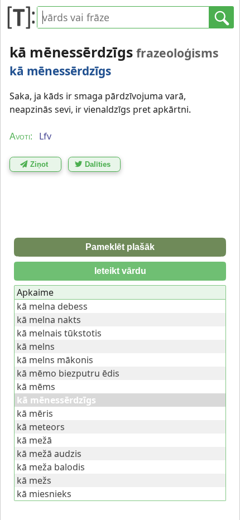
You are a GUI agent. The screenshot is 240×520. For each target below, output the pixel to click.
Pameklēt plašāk (120, 247)
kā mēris (35, 413)
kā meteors (41, 427)
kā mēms (36, 387)
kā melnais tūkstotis (59, 333)
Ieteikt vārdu (120, 271)
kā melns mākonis (55, 360)
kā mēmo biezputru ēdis (68, 373)
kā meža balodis (51, 467)
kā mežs (34, 480)
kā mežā (34, 440)
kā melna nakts (49, 320)
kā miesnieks (44, 494)
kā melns (36, 346)
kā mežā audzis (49, 453)
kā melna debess (52, 306)
